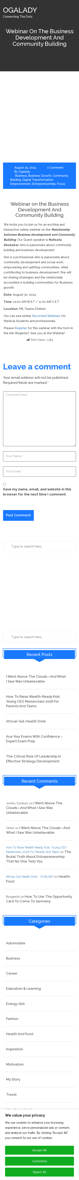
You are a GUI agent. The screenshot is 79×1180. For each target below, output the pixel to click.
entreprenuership (44, 183)
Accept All (39, 1150)
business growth (39, 175)
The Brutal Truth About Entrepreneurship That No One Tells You (38, 856)
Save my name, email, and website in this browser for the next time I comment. (37, 491)
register (21, 328)
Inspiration (14, 1049)
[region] (39, 1144)
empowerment (20, 183)
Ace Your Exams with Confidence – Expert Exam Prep (34, 738)
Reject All (39, 1172)
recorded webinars (46, 316)
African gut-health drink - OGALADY (29, 876)
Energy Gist (15, 1004)
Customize (39, 1161)
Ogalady (24, 171)
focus (61, 183)
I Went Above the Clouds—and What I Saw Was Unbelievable (36, 678)
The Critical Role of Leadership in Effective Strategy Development (33, 758)
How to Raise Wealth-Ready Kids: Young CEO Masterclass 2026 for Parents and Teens (33, 701)
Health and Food (19, 1034)
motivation (15, 1064)
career (11, 973)
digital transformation (37, 179)
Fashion (12, 1019)
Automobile (15, 943)
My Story (13, 1079)
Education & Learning (23, 988)
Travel (11, 1094)
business (21, 175)
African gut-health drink (26, 721)
